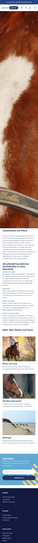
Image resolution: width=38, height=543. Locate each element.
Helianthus (6, 289)
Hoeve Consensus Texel (10, 313)
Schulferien (6, 499)
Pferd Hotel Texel (8, 301)
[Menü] (35, 8)
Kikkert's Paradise (8, 272)
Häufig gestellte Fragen (10, 517)
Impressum (6, 536)
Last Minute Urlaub (8, 497)
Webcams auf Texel (8, 502)
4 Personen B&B (18, 308)
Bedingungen (6, 538)
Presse (4, 540)
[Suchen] (22, 8)
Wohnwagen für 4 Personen (12, 310)
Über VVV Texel (7, 533)
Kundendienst (6, 515)
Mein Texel (5, 520)
